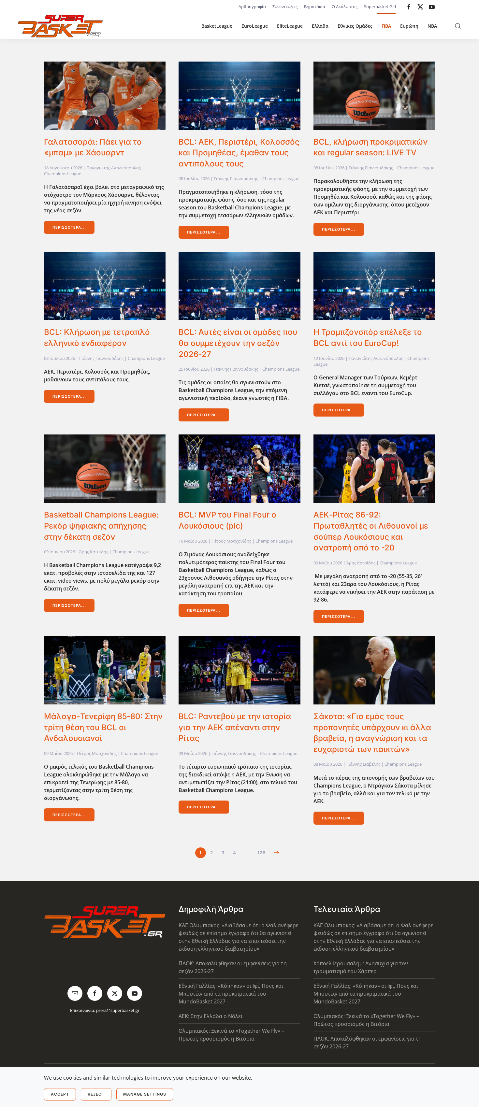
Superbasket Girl (380, 6)
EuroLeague (254, 26)
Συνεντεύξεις (285, 6)
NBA (432, 26)
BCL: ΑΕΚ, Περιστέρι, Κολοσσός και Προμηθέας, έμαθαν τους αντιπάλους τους (239, 152)
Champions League (62, 174)
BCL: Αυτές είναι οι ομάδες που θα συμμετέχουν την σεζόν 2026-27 (238, 343)
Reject (96, 1094)
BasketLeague (216, 26)
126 (261, 852)
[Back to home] (60, 26)
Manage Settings (144, 1094)
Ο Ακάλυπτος (344, 6)
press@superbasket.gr (117, 1010)
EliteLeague (290, 26)
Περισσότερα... (69, 227)
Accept (60, 1094)
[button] (458, 26)
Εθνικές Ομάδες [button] (355, 26)
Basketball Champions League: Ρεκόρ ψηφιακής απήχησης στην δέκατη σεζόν (101, 525)
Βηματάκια (314, 6)
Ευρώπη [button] (409, 26)
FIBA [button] (386, 26)
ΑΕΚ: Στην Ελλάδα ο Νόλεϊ (210, 1016)
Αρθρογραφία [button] (252, 6)
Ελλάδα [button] (320, 26)
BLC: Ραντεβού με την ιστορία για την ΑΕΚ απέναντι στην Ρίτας (235, 727)
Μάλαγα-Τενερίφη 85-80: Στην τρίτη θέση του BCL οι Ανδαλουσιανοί (103, 727)
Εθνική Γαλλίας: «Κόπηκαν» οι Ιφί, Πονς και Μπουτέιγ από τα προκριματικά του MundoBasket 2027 (231, 993)
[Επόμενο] (277, 852)
